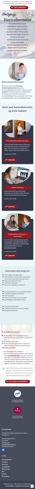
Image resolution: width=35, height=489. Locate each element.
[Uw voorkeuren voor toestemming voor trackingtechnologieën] (32, 486)
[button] (32, 14)
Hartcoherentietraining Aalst (17, 141)
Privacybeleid (10, 486)
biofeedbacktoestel (10, 248)
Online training (17, 187)
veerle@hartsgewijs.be (9, 444)
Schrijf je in (28, 1)
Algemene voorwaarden (22, 486)
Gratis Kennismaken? (20, 7)
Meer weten (11, 160)
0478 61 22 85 (5, 442)
